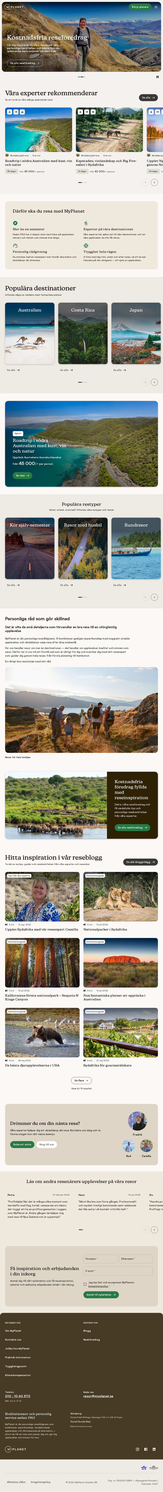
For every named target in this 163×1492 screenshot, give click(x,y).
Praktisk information (18, 1357)
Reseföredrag (91, 1339)
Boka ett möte (22, 1144)
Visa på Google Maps (80, 1421)
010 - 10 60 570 (17, 1396)
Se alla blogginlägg (22, 63)
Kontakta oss (13, 1339)
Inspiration (90, 1323)
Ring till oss (46, 1144)
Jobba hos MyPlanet (17, 1348)
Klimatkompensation (18, 1375)
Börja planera (140, 6)
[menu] (156, 7)
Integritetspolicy (98, 1286)
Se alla (146, 97)
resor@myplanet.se (98, 1396)
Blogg (87, 1330)
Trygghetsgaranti (16, 1366)
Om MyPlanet (13, 1330)
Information (13, 1323)
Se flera (79, 1080)
